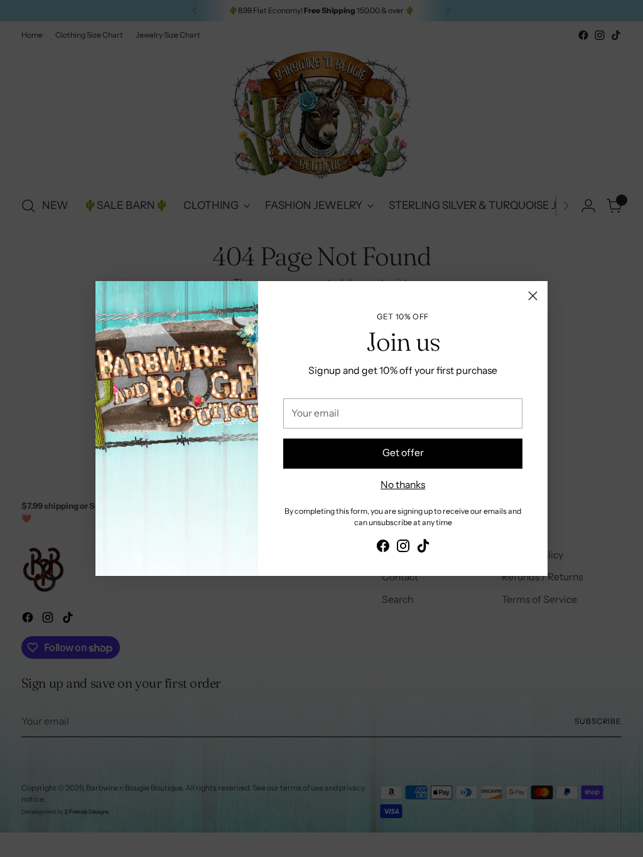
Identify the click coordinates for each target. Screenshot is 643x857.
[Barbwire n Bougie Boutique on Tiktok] (423, 548)
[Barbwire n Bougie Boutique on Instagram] (403, 548)
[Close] (533, 296)
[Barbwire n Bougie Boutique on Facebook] (383, 548)
